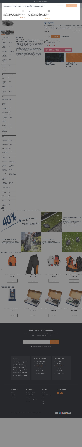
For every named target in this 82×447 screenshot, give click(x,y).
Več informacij (22, 17)
